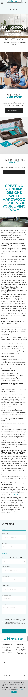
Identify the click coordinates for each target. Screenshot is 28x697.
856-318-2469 (20, 652)
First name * (5, 533)
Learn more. (19, 689)
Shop (4, 662)
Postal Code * (5, 585)
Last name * (5, 543)
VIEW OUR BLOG (12, 110)
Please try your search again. (14, 46)
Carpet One (4, 16)
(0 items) (25, 2)
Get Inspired (7, 669)
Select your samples (12, 172)
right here (16, 494)
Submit (14, 631)
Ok (14, 691)
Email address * (5, 576)
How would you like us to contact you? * (12, 557)
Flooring (11, 16)
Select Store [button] (13, 9)
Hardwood (18, 16)
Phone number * (6, 566)
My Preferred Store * (7, 595)
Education (6, 675)
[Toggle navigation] (2, 3)
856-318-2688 (7, 650)
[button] (20, 2)
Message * (4, 603)
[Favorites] (22, 2)
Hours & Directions (7, 652)
